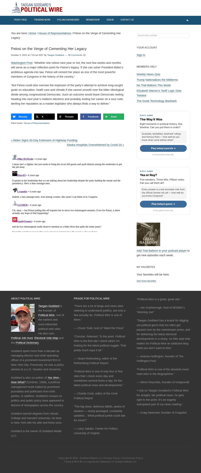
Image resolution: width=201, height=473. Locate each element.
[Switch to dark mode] (187, 20)
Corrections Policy (132, 458)
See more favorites (146, 281)
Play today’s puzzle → (163, 148)
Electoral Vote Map (46, 338)
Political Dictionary (27, 342)
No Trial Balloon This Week (154, 85)
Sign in (141, 55)
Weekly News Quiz (148, 74)
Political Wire (46, 315)
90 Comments (75, 55)
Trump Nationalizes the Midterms (157, 79)
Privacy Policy (112, 458)
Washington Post (21, 62)
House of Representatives (37, 123)
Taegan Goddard (48, 306)
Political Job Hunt (22, 338)
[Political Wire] (100, 8)
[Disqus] (67, 192)
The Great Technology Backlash (157, 101)
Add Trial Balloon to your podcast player (162, 250)
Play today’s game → (163, 203)
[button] (84, 54)
